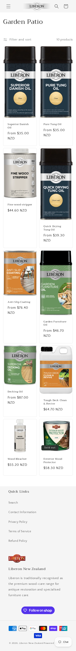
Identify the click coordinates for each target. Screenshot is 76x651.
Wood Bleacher (17, 459)
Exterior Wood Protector (52, 460)
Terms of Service (19, 531)
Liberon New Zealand (31, 643)
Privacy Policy (17, 522)
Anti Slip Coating (19, 302)
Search (13, 502)
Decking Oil (15, 392)
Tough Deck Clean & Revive (55, 402)
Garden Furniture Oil (54, 323)
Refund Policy (17, 541)
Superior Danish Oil (18, 126)
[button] (8, 6)
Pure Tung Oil (52, 124)
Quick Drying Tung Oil (52, 228)
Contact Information (22, 512)
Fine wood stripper (20, 204)
